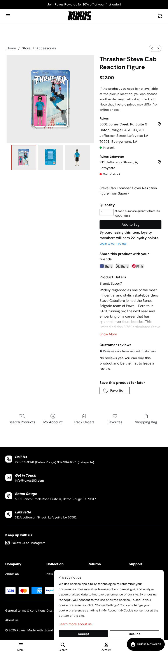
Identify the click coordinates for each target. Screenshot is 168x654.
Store (26, 48)
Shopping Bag (146, 422)
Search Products (22, 422)
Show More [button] (108, 334)
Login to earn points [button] (113, 243)
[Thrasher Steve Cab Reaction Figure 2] (77, 157)
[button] (115, 390)
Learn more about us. (75, 624)
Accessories (46, 48)
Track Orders (84, 422)
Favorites (115, 422)
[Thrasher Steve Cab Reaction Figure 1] (50, 157)
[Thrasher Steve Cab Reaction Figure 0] (23, 157)
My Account (53, 422)
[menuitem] (152, 48)
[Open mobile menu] (8, 15)
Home (11, 48)
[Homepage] (84, 16)
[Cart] (160, 15)
